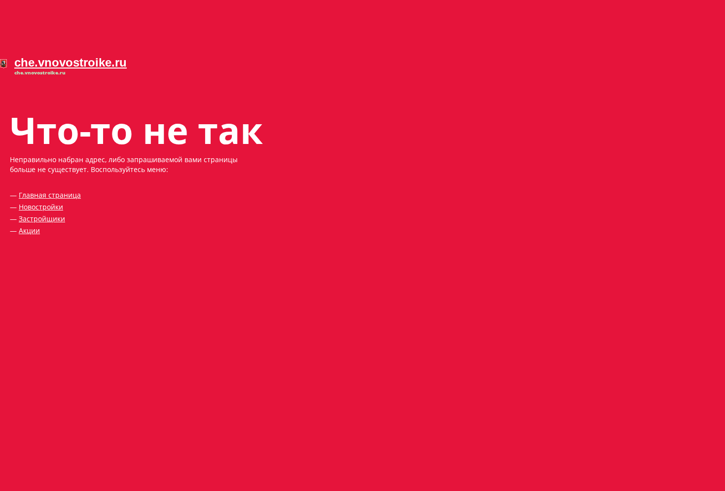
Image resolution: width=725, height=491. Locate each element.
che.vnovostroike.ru (70, 62)
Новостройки (41, 206)
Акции (29, 230)
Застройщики (42, 218)
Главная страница (50, 195)
